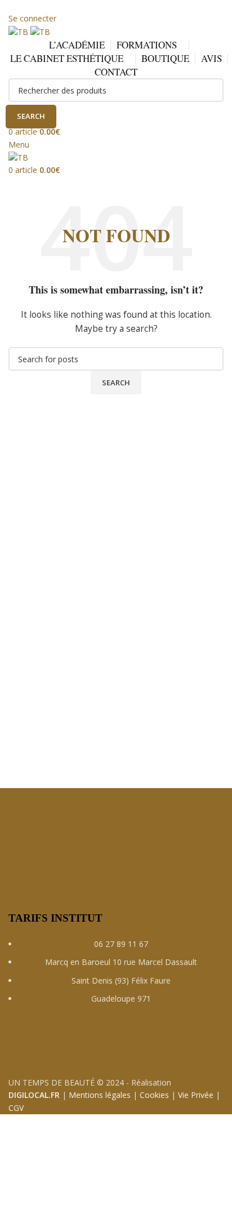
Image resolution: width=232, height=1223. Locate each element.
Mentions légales (100, 1094)
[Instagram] (53, 1042)
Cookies (154, 1094)
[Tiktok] (114, 1042)
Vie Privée (195, 1094)
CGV (16, 1107)
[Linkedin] (83, 1042)
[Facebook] (22, 1042)
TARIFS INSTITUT (55, 918)
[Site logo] (19, 31)
